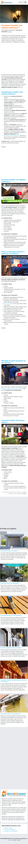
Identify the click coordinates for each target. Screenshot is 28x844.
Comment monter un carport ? (9, 551)
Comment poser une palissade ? (10, 583)
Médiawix (10, 840)
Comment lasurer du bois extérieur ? (11, 615)
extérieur (9, 31)
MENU (21, 2)
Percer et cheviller (8, 303)
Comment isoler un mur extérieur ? (11, 714)
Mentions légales (8, 828)
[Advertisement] (14, 59)
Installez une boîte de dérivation (12, 135)
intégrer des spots (5, 388)
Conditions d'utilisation (10, 829)
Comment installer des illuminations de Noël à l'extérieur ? (14, 680)
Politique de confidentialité (10, 831)
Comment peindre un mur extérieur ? (11, 647)
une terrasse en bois (17, 388)
